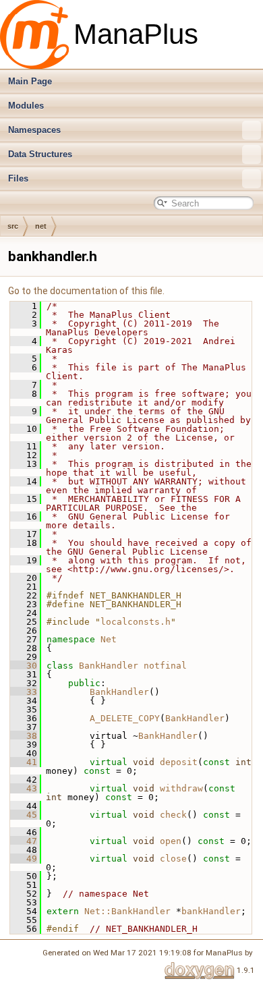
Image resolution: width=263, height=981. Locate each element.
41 (23, 762)
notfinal (165, 666)
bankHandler (211, 911)
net (41, 226)
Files (18, 178)
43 (23, 788)
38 (23, 736)
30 (23, 666)
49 (23, 858)
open (170, 841)
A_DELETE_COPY (125, 718)
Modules (26, 106)
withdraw (181, 788)
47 (23, 841)
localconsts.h (135, 622)
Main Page (30, 81)
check (173, 815)
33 (23, 692)
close (173, 858)
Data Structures (40, 154)
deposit (179, 762)
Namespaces (34, 130)
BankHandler (108, 666)
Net (108, 639)
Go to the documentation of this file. (86, 290)
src (12, 226)
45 (23, 815)
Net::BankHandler (127, 911)
